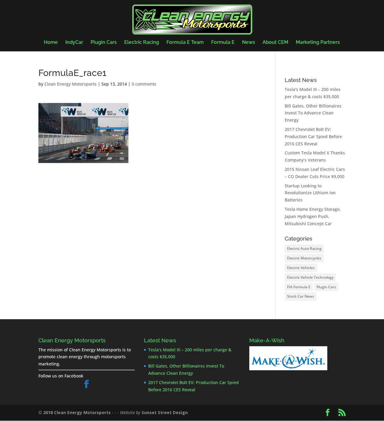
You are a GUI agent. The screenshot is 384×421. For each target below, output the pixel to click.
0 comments (144, 84)
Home (51, 42)
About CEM (275, 42)
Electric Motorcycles (304, 258)
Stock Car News (300, 296)
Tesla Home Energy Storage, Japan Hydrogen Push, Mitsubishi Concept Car (313, 216)
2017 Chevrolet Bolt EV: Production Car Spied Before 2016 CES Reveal (313, 136)
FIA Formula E (298, 286)
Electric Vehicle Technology (310, 277)
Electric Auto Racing (304, 248)
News (248, 42)
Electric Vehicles (301, 267)
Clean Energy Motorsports (70, 84)
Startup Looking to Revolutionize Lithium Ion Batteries (310, 193)
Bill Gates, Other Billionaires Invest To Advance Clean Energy (313, 113)
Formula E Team (185, 42)
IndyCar (74, 42)
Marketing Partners (318, 42)
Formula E (223, 42)
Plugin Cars (104, 42)
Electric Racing (141, 42)
